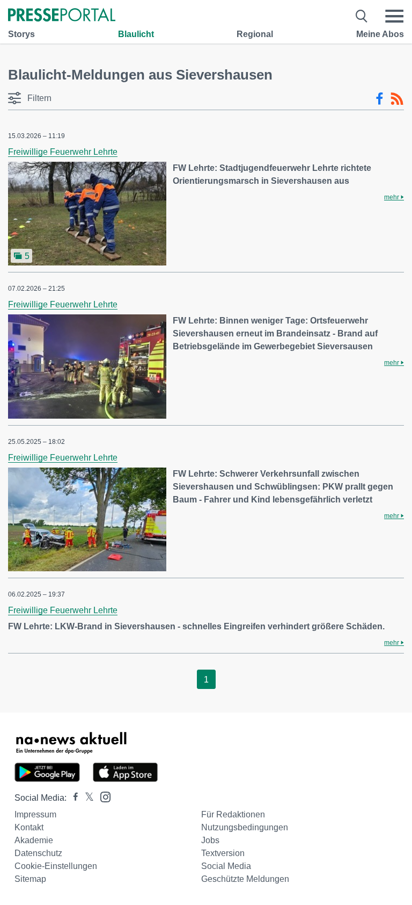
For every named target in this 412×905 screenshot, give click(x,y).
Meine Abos (380, 34)
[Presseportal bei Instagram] (102, 796)
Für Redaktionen (233, 814)
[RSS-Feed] (397, 99)
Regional (255, 34)
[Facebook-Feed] (380, 99)
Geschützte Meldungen (245, 879)
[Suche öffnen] (362, 16)
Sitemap (30, 879)
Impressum (35, 814)
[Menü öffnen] (394, 16)
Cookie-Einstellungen (55, 866)
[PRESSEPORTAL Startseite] (61, 15)
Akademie (33, 840)
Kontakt (28, 827)
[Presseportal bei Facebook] (72, 797)
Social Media (226, 866)
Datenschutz (38, 853)
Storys (21, 34)
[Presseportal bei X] (86, 797)
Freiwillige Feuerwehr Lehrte (62, 151)
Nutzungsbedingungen (244, 827)
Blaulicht (136, 34)
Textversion (223, 853)
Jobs (210, 840)
